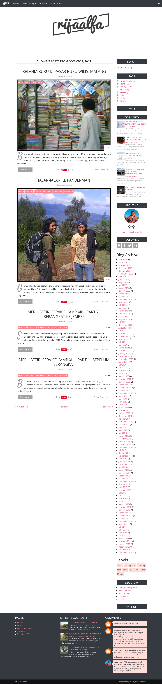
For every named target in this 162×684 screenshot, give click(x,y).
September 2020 (125, 359)
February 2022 (124, 333)
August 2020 (124, 362)
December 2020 (125, 356)
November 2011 (125, 515)
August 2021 (124, 339)
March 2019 (123, 407)
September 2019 (125, 393)
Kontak (20, 625)
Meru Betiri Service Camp (57, 328)
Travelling (124, 89)
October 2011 (124, 518)
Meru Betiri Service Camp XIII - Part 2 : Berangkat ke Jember (64, 314)
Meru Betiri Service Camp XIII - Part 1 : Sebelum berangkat (64, 362)
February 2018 (124, 438)
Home (66, 406)
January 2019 (124, 413)
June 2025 (122, 279)
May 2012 (122, 498)
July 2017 (122, 450)
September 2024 (125, 299)
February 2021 (124, 350)
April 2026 (122, 262)
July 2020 (122, 365)
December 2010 (125, 547)
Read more (25, 169)
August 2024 (124, 302)
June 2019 (122, 399)
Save (64, 170)
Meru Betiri (40, 328)
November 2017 (125, 444)
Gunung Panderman (43, 191)
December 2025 (125, 268)
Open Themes (140, 682)
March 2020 (123, 376)
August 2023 (124, 319)
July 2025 (122, 276)
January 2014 (124, 473)
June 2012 (122, 495)
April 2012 (122, 501)
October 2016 (124, 453)
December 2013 (125, 475)
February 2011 (124, 541)
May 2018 (122, 430)
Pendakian (43, 3)
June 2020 (122, 367)
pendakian (68, 191)
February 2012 (124, 507)
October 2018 (124, 419)
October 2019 (124, 390)
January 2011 (124, 544)
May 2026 (122, 259)
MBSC (32, 328)
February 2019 (124, 410)
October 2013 (124, 478)
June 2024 (122, 308)
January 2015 (124, 461)
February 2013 (124, 490)
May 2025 (122, 282)
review (123, 101)
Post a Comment (101, 169)
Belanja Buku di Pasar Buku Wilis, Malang (64, 71)
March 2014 (123, 470)
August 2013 (124, 484)
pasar (34, 83)
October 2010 (124, 549)
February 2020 (124, 379)
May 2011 (122, 532)
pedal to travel (124, 590)
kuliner (143, 569)
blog (122, 95)
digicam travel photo (127, 587)
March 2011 (123, 538)
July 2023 (122, 322)
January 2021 (124, 353)
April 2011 (122, 535)
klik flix (121, 599)
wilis (40, 83)
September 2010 (125, 552)
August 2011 (124, 524)
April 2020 (122, 373)
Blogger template (125, 682)
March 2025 (123, 288)
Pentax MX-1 (125, 83)
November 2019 (125, 387)
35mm (120, 565)
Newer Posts (22, 406)
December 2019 (125, 384)
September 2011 (125, 521)
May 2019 (122, 401)
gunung (29, 191)
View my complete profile (132, 232)
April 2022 (122, 330)
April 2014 (122, 467)
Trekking (124, 92)
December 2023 (125, 316)
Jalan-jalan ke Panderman (64, 180)
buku (20, 83)
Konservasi (23, 328)
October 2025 (124, 271)
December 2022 (125, 325)
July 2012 (122, 493)
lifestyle (120, 574)
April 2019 (122, 404)
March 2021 (123, 347)
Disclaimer (21, 631)
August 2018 (124, 424)
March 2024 (123, 310)
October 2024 (124, 296)
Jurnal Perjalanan (127, 81)
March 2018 (123, 436)
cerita (27, 83)
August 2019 (124, 396)
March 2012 (123, 504)
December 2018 (125, 416)
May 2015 (122, 458)
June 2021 (122, 345)
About (60, 3)
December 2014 (125, 464)
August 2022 (124, 328)
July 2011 (122, 527)
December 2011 (125, 512)
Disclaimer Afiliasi (24, 634)
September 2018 (125, 421)
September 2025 (125, 273)
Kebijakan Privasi (24, 628)
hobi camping (124, 593)
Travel (24, 3)
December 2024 (125, 293)
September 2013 (125, 481)
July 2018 (122, 427)
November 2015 (125, 456)
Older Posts (106, 406)
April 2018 (122, 433)
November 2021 (125, 336)
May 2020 (122, 370)
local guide (123, 596)
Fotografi (33, 3)
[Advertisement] (81, 41)
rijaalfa (132, 226)
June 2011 (122, 529)
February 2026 (124, 265)
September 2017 (125, 447)
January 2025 (124, 291)
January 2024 (124, 313)
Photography (126, 86)
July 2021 (122, 342)
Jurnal (52, 3)
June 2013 (122, 487)
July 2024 (122, 305)
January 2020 (124, 382)
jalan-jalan (58, 191)
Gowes (16, 3)
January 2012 (124, 510)
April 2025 (122, 285)
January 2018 (124, 441)
